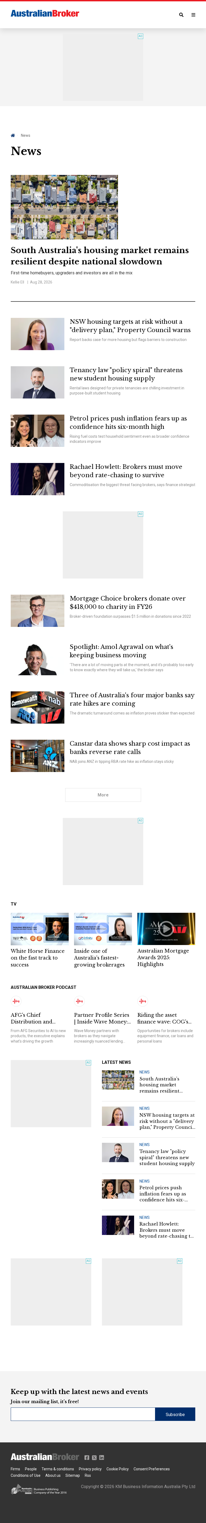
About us (53, 1475)
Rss (88, 1475)
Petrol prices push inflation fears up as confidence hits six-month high (128, 422)
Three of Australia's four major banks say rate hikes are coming (132, 699)
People (31, 1469)
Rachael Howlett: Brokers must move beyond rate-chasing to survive (126, 471)
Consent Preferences (152, 1469)
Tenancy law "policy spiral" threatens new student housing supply (126, 374)
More (103, 795)
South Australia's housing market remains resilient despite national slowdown (100, 256)
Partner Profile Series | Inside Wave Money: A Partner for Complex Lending (101, 1018)
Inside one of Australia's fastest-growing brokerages (99, 958)
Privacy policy (90, 1469)
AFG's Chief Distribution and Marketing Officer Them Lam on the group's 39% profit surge (34, 1018)
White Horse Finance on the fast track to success (38, 958)
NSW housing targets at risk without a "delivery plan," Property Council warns (130, 326)
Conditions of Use (26, 1475)
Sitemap (72, 1475)
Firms (15, 1469)
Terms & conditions (58, 1469)
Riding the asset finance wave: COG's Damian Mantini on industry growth (162, 1018)
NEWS (144, 1072)
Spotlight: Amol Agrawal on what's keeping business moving (121, 651)
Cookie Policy (117, 1469)
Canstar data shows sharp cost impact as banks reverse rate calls (130, 748)
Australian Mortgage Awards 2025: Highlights (163, 957)
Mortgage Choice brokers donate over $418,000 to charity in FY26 (128, 602)
